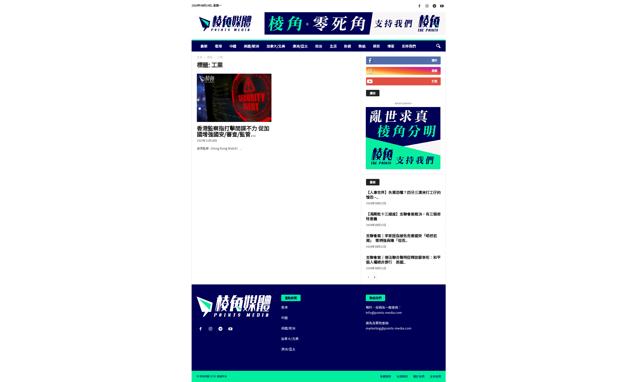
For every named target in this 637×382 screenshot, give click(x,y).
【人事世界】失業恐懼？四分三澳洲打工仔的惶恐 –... (403, 195)
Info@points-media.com (384, 312)
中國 (232, 46)
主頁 (199, 57)
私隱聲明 (402, 376)
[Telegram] (434, 6)
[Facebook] (420, 6)
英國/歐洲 (251, 46)
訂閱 (434, 81)
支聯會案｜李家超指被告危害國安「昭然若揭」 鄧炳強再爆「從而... (401, 238)
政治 (318, 46)
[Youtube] (442, 6)
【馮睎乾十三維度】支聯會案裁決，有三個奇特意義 (403, 216)
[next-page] (374, 276)
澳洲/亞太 (300, 46)
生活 (333, 46)
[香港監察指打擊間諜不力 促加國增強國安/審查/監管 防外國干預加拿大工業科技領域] (234, 98)
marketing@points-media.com (388, 328)
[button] (438, 46)
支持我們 (409, 46)
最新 (204, 46)
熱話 (362, 46)
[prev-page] (368, 276)
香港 (218, 46)
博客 (390, 46)
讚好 (434, 60)
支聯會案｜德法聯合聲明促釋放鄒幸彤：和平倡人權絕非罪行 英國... (403, 260)
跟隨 (434, 71)
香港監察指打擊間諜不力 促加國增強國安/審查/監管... (233, 131)
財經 (347, 46)
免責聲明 (385, 376)
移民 (376, 46)
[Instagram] (427, 6)
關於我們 (418, 376)
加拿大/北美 (275, 46)
